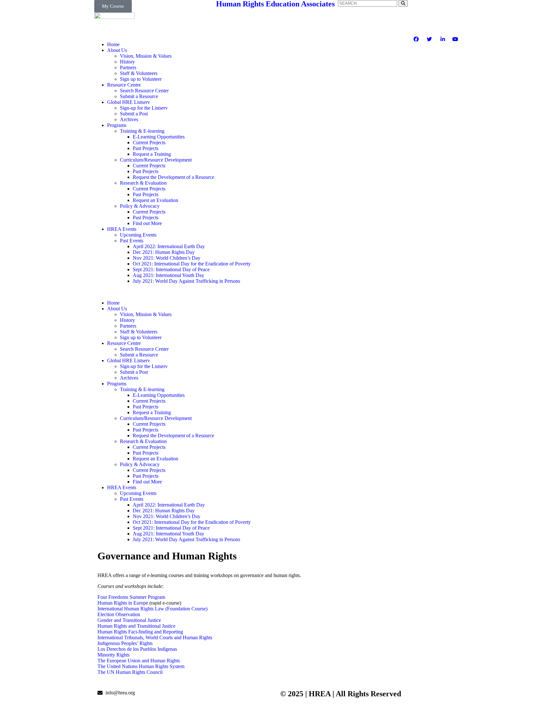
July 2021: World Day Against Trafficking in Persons (186, 281)
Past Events (131, 240)
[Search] (403, 3)
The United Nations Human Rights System (140, 666)
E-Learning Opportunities (159, 136)
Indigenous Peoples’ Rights (125, 643)
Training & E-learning (142, 131)
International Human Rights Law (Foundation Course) (152, 608)
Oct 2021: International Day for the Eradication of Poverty (192, 263)
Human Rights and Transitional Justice (136, 626)
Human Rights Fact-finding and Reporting (140, 631)
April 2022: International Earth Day (169, 246)
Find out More (147, 223)
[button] (185, 292)
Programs (116, 125)
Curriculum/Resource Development (156, 160)
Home (113, 44)
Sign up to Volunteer (141, 79)
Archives (129, 119)
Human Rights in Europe (122, 603)
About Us (117, 50)
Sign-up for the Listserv (144, 108)
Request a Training (152, 154)
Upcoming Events (138, 235)
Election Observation (118, 614)
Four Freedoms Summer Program (131, 597)
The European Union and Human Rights (138, 660)
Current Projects (149, 142)
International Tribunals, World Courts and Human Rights (154, 637)
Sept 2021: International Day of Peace (171, 269)
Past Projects (145, 148)
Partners (128, 67)
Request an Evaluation (155, 200)
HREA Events (121, 229)
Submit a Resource (139, 96)
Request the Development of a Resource (173, 177)
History (127, 61)
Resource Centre (124, 85)
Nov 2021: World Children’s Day (166, 258)
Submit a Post (134, 113)
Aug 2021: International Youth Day (168, 275)
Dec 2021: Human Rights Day (164, 252)
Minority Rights (113, 655)
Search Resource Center (144, 90)
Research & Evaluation (143, 183)
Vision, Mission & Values (146, 56)
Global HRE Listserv (128, 102)
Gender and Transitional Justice (129, 620)
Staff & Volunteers (138, 73)
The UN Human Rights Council (130, 672)
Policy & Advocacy (140, 206)
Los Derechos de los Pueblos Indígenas (137, 649)
